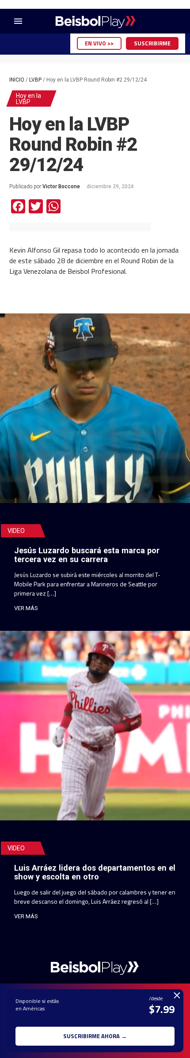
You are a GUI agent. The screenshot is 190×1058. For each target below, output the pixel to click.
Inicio (16, 80)
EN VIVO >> (99, 43)
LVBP (35, 80)
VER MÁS (26, 608)
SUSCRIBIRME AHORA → (95, 1036)
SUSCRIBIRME (152, 43)
